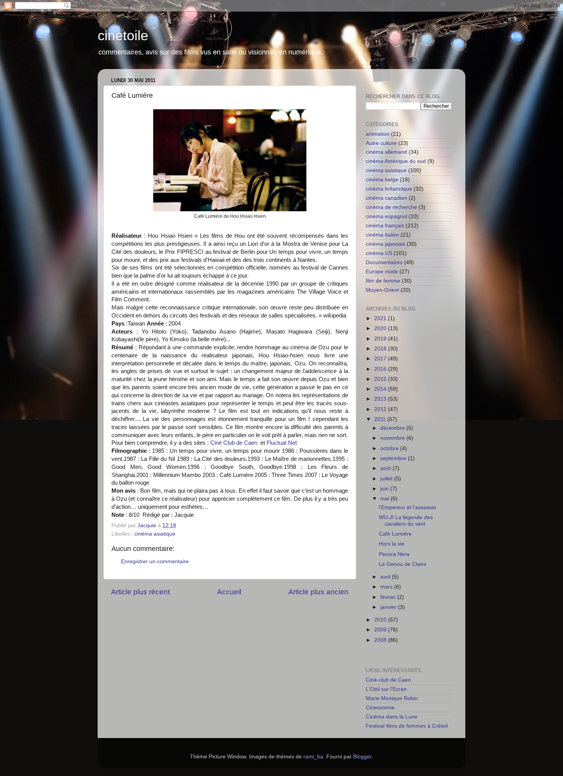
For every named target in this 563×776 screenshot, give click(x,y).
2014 (381, 389)
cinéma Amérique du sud (396, 161)
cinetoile (123, 35)
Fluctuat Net (282, 443)
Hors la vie (391, 544)
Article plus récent (140, 592)
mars (387, 587)
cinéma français (385, 226)
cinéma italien (382, 235)
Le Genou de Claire (402, 564)
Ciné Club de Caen (233, 443)
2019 (381, 339)
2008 (381, 640)
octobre (390, 448)
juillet (387, 479)
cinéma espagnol (386, 216)
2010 (381, 620)
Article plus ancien (318, 592)
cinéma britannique (389, 189)
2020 (381, 328)
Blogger (362, 757)
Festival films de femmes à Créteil (407, 726)
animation (378, 134)
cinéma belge (382, 179)
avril (386, 577)
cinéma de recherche (391, 207)
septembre (394, 458)
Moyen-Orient (382, 290)
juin (385, 489)
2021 (381, 318)
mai (385, 498)
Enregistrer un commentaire (155, 561)
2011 (380, 419)
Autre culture (381, 143)
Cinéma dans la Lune (391, 717)
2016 (381, 369)
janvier (389, 607)
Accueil (229, 592)
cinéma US (379, 253)
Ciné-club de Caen (388, 680)
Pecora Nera (394, 554)
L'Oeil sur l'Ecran (386, 689)
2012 (381, 409)
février (388, 597)
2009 (381, 630)
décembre (393, 428)
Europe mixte (382, 272)
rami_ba (313, 757)
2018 (381, 349)
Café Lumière (395, 534)
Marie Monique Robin (392, 698)
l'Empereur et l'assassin (407, 507)
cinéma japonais (385, 244)
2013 (381, 399)
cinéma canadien (386, 198)
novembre (393, 438)
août (386, 468)
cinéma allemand (386, 152)
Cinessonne (380, 707)
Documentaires (384, 262)
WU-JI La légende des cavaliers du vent (406, 520)
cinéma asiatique (154, 534)
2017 (381, 359)
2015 (381, 379)
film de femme (383, 281)
